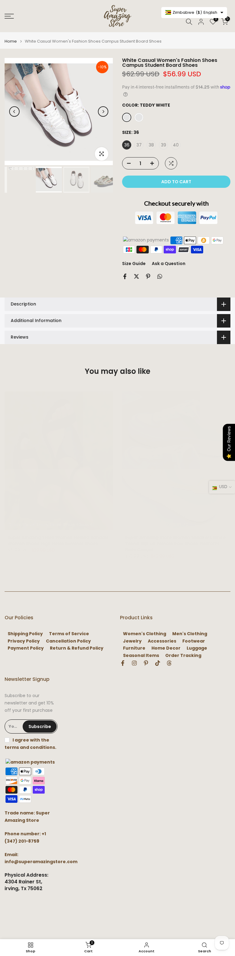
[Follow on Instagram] (134, 663)
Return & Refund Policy (76, 648)
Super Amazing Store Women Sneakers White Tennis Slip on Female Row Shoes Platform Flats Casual (175, 543)
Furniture (134, 648)
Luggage (197, 648)
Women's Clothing (144, 634)
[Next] (103, 111)
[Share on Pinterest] (148, 276)
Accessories (162, 641)
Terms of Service (69, 634)
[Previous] (14, 111)
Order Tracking (183, 655)
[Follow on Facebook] (122, 663)
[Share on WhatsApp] (159, 276)
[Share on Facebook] (125, 276)
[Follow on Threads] (169, 663)
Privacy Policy (24, 641)
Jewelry (132, 641)
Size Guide (134, 263)
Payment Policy (26, 648)
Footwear (193, 641)
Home (11, 41)
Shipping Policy (25, 634)
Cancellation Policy (68, 641)
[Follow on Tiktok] (157, 663)
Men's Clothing (189, 634)
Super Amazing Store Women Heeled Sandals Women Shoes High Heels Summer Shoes (58, 540)
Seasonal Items (141, 655)
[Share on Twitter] (136, 276)
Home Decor (166, 648)
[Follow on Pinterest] (146, 663)
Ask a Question (168, 263)
